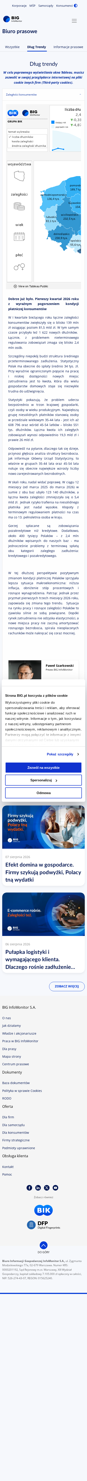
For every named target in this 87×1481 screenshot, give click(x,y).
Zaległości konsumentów (21, 94)
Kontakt (8, 1167)
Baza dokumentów (16, 1083)
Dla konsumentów (15, 1132)
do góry (44, 1252)
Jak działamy (11, 1025)
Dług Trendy (36, 47)
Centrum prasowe (15, 1064)
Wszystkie (12, 47)
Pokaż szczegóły (60, 754)
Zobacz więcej (67, 986)
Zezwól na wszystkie (43, 767)
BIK (43, 1210)
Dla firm (8, 1117)
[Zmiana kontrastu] (76, 6)
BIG (13, 19)
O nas (6, 1018)
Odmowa (44, 793)
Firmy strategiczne (16, 1140)
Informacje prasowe (68, 47)
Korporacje (19, 6)
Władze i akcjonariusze (19, 1033)
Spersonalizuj (41, 780)
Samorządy (45, 6)
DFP (43, 1225)
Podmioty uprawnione (18, 1148)
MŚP (32, 6)
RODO (6, 1098)
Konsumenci (64, 6)
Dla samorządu (13, 1125)
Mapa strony (11, 1056)
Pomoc (7, 1174)
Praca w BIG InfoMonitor (20, 1041)
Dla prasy (9, 1049)
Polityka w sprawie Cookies (22, 1091)
